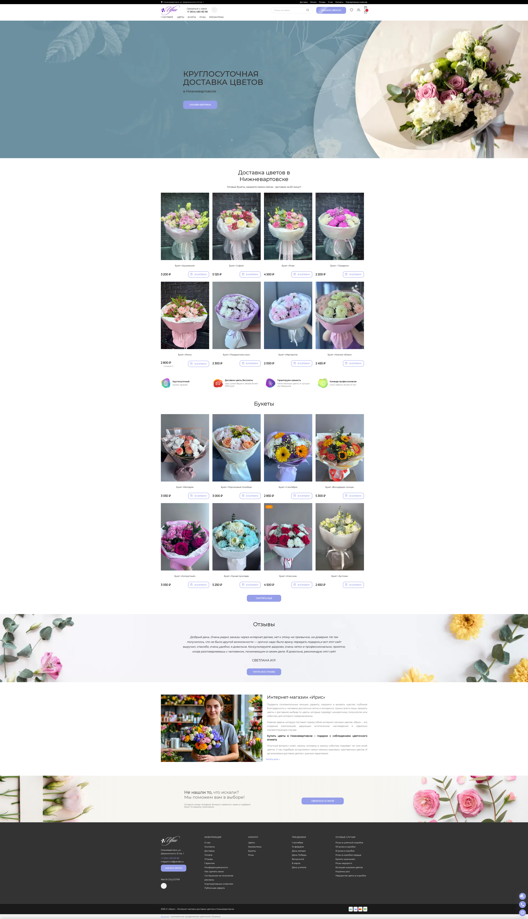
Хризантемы (216, 17)
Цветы (180, 17)
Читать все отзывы (264, 672)
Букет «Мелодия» (185, 487)
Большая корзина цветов (349, 867)
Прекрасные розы (200, 101)
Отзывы (322, 2)
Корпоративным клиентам (356, 2)
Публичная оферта (214, 888)
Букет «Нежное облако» (340, 354)
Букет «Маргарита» (288, 354)
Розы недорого (344, 863)
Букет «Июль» (185, 354)
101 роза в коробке (345, 846)
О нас (330, 2)
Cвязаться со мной (322, 801)
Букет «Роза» (288, 265)
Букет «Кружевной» (185, 265)
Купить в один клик (185, 256)
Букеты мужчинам (345, 859)
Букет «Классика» (288, 576)
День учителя (299, 867)
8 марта (296, 863)
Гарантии (209, 863)
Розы (203, 17)
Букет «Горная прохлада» (236, 576)
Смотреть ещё (264, 598)
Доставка (304, 2)
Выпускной (298, 859)
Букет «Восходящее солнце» (339, 487)
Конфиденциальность (216, 867)
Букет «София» (236, 265)
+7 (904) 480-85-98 (197, 12)
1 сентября (167, 17)
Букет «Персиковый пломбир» (236, 487)
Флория (165, 916)
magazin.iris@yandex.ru (172, 861)
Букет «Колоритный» (185, 576)
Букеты (192, 17)
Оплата (313, 2)
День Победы (299, 855)
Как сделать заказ (214, 871)
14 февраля (298, 846)
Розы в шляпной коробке (349, 842)
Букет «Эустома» (339, 576)
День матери (299, 851)
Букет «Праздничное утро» (236, 354)
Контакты (339, 2)
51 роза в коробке (345, 851)
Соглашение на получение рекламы (218, 877)
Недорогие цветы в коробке (351, 875)
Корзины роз (343, 871)
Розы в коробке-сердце (348, 855)
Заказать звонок (173, 868)
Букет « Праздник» (339, 265)
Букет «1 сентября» (288, 487)
